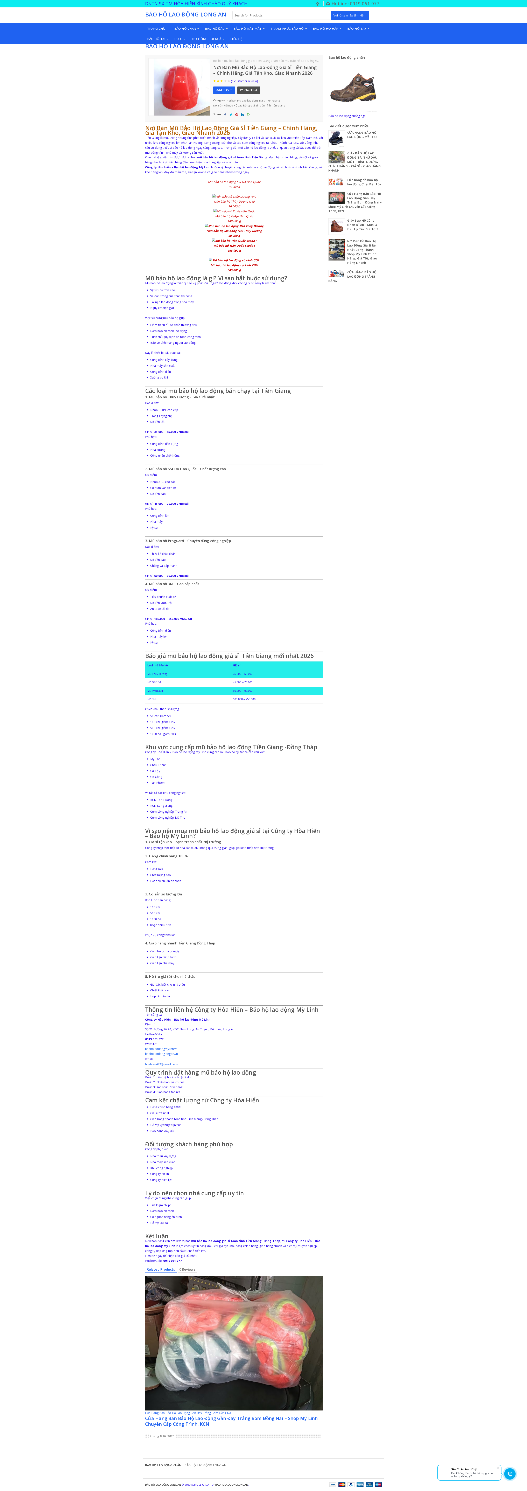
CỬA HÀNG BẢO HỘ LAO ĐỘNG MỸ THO (362, 134)
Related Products (161, 1269)
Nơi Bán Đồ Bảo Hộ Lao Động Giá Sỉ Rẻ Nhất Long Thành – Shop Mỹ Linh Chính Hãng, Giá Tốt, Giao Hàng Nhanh (362, 252)
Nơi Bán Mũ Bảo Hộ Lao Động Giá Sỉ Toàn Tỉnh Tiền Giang (313, 61)
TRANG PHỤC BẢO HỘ (287, 28)
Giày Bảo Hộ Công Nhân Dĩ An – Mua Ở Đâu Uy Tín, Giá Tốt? (362, 224)
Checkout (250, 90)
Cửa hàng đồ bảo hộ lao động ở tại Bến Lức (364, 182)
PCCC (178, 39)
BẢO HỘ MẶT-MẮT (247, 28)
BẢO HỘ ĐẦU (215, 28)
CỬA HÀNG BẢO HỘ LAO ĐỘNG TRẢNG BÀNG (352, 276)
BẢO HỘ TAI (156, 39)
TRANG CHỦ (156, 28)
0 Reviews (187, 1269)
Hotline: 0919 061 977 (354, 3)
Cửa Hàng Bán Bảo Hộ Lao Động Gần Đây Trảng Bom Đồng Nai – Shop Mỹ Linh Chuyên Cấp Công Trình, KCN (231, 1421)
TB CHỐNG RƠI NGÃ (206, 39)
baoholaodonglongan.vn (161, 1054)
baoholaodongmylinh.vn (161, 1049)
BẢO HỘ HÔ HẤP (325, 28)
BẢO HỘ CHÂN (185, 28)
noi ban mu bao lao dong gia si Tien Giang (241, 61)
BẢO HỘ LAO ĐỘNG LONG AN (187, 46)
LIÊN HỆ (236, 39)
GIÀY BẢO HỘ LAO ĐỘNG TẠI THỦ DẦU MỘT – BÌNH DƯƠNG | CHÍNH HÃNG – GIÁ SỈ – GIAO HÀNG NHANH (354, 161)
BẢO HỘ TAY (356, 28)
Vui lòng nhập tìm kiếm (349, 15)
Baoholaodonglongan (231, 1484)
